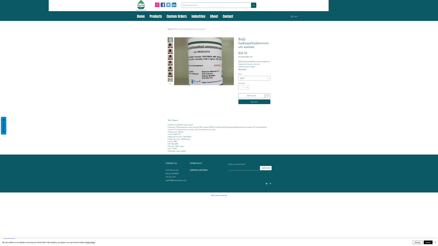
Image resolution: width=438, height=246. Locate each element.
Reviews (3, 126)
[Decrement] (240, 88)
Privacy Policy (90, 242)
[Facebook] (163, 5)
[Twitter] (168, 5)
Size (240, 74)
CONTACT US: (171, 163)
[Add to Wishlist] (268, 95)
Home (170, 29)
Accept (428, 242)
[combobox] (254, 78)
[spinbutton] (244, 88)
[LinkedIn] (174, 5)
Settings (417, 242)
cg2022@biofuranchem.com (176, 180)
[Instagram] (157, 5)
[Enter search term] (253, 5)
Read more (242, 69)
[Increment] (247, 88)
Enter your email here (236, 164)
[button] (295, 16)
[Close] (435, 242)
